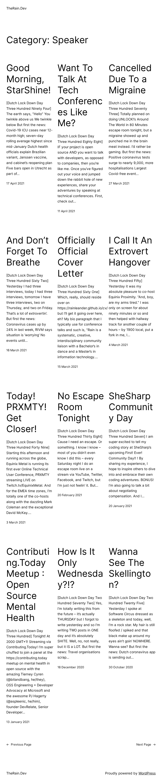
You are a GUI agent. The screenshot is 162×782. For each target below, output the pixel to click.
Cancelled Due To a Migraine (130, 78)
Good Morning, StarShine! (28, 78)
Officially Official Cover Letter (76, 257)
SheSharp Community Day (131, 407)
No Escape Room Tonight (80, 407)
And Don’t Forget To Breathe (27, 251)
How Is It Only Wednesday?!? (80, 568)
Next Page (146, 744)
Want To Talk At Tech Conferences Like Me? (80, 95)
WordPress (147, 773)
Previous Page (18, 744)
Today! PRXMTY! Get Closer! (26, 412)
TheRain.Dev (16, 8)
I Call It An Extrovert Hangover (130, 251)
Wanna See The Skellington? (130, 568)
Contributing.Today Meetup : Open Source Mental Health (27, 584)
